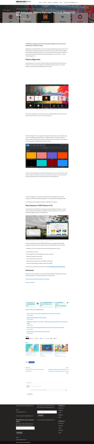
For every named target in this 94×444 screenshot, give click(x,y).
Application (55, 2)
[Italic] (33, 390)
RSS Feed (60, 408)
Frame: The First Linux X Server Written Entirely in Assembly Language (43, 313)
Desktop (50, 2)
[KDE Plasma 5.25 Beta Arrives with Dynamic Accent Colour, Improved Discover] (46, 348)
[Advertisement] (47, 33)
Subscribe (19, 432)
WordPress (27, 442)
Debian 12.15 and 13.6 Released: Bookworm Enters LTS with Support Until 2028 (45, 327)
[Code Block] (42, 390)
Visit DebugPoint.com (21, 412)
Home (40, 2)
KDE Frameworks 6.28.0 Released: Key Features (38, 331)
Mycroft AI (42, 174)
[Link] (43, 390)
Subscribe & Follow (68, 2)
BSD (61, 2)
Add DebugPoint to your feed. (30, 304)
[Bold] (31, 390)
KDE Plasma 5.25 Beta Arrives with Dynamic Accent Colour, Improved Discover (46, 353)
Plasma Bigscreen (30, 63)
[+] (46, 389)
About (17, 409)
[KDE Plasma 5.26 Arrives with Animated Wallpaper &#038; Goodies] (32, 348)
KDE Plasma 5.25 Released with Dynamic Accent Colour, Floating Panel (60, 353)
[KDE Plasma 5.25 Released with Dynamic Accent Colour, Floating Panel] (61, 348)
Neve (17, 442)
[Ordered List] (37, 390)
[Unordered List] (39, 390)
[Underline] (34, 390)
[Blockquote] (40, 390)
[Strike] (36, 390)
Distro (44, 2)
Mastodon (60, 415)
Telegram (60, 410)
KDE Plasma (31, 362)
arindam (19, 18)
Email (59, 417)
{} (44, 389)
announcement (31, 282)
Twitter (59, 412)
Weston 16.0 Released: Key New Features (36, 317)
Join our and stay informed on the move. (46, 304)
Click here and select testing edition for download (37, 279)
